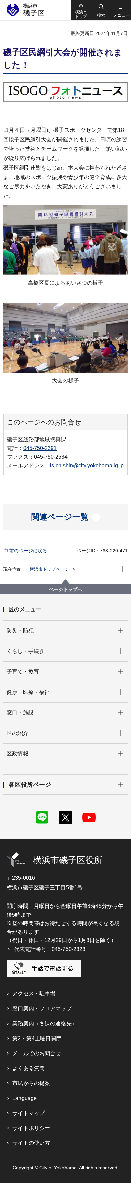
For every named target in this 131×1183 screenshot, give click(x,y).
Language (24, 1098)
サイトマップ (28, 1113)
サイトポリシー (31, 1128)
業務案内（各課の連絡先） (44, 1023)
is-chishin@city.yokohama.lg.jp (87, 465)
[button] (101, 10)
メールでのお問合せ (36, 1053)
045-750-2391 (40, 448)
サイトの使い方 (31, 1143)
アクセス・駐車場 (33, 993)
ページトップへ (65, 589)
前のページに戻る (28, 550)
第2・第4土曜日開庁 (36, 1038)
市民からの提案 (31, 1083)
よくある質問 (28, 1068)
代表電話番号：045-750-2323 (49, 949)
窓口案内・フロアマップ (42, 1008)
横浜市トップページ (49, 569)
